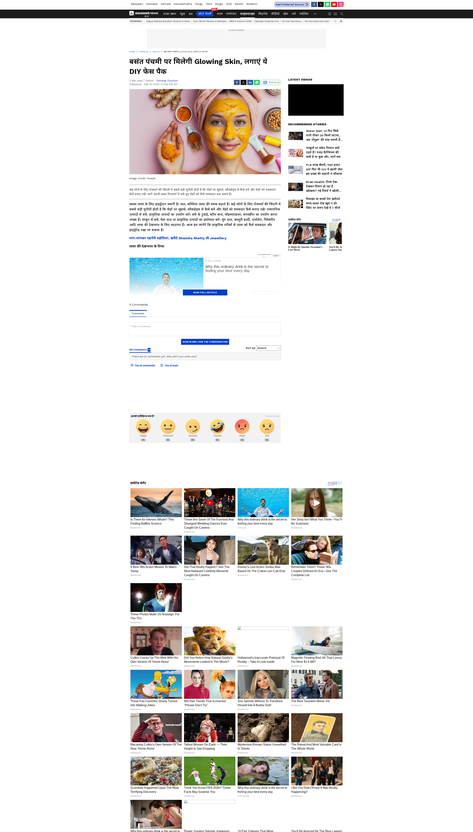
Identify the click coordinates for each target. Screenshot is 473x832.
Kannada (166, 4)
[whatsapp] (327, 4)
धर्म (294, 14)
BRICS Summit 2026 (240, 21)
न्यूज (182, 14)
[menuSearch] (341, 13)
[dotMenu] (315, 14)
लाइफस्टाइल (247, 14)
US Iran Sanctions (291, 21)
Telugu (199, 4)
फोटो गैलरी (204, 14)
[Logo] (145, 14)
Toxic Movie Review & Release (210, 21)
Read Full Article (205, 292)
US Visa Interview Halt (316, 21)
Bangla (219, 4)
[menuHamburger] (335, 14)
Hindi (229, 4)
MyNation (251, 4)
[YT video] (334, 4)
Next (341, 21)
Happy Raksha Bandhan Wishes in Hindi (168, 21)
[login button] (330, 13)
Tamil (209, 4)
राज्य (220, 14)
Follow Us (274, 82)
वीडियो (275, 14)
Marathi (239, 4)
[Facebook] (314, 4)
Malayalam (137, 4)
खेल (285, 14)
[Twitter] (321, 4)
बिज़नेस (263, 14)
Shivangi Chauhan (167, 80)
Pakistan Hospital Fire (267, 21)
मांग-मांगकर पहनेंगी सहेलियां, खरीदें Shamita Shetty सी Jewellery (178, 238)
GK (191, 14)
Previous (335, 21)
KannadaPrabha (183, 4)
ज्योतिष (303, 14)
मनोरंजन (231, 14)
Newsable (152, 4)
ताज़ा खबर (169, 14)
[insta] (341, 4)
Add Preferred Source (290, 4)
